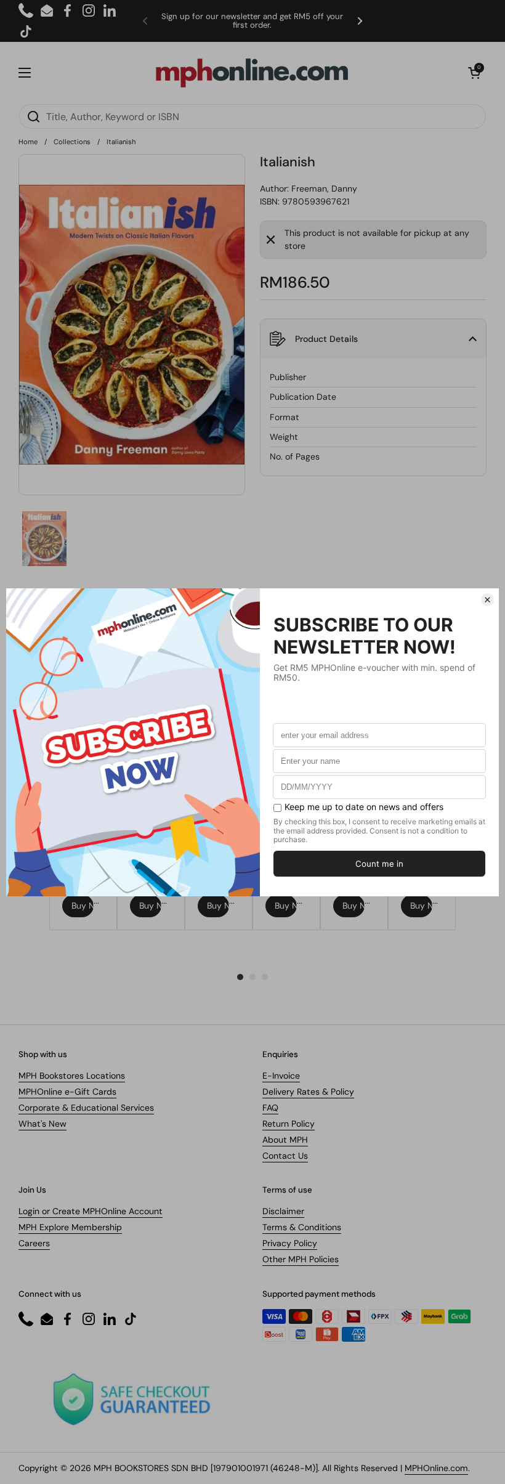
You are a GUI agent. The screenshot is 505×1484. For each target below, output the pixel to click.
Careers (34, 1243)
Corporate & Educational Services (86, 1107)
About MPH (285, 1139)
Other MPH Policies (300, 1259)
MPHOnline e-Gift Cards (67, 1091)
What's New (42, 1123)
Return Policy (288, 1123)
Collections (72, 141)
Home (28, 141)
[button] (474, 72)
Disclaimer (283, 1211)
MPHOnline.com (436, 1468)
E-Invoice (281, 1075)
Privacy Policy (289, 1243)
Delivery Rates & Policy (308, 1091)
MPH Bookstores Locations (71, 1075)
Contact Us (285, 1155)
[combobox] (252, 116)
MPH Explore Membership (70, 1227)
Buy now (82, 905)
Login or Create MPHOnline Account (90, 1211)
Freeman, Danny (324, 188)
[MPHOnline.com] (251, 72)
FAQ (270, 1107)
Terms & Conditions (301, 1227)
